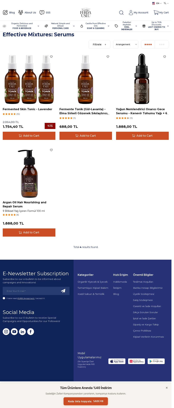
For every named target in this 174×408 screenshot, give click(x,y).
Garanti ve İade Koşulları (147, 306)
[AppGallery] (136, 361)
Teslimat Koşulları (143, 281)
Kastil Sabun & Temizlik (91, 293)
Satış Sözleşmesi (143, 300)
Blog (116, 293)
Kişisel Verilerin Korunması (148, 336)
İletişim (117, 287)
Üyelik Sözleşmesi (143, 293)
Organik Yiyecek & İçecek (93, 281)
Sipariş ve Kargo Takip (146, 324)
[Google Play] (156, 361)
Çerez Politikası (142, 330)
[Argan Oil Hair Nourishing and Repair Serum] (29, 172)
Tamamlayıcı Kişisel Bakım (93, 287)
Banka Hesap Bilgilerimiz (147, 287)
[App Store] (116, 361)
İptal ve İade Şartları (144, 318)
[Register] (63, 291)
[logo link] (86, 12)
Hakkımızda (120, 281)
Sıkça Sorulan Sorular (145, 312)
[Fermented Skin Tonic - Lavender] (29, 79)
